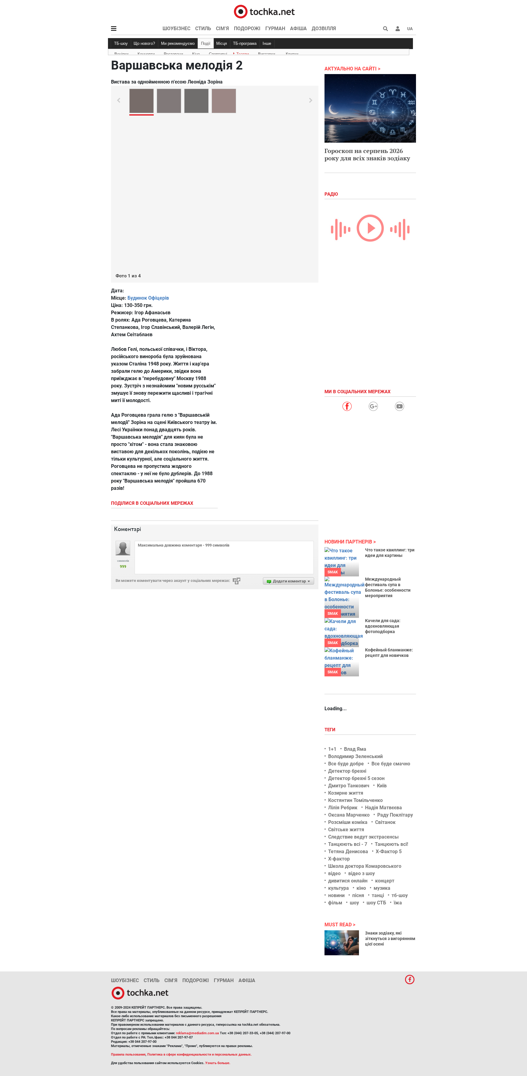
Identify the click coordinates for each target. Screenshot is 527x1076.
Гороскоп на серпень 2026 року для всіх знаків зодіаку (367, 154)
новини (336, 895)
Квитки (292, 53)
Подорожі (247, 28)
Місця (221, 43)
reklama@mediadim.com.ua (197, 1033)
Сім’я (222, 28)
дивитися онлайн (347, 881)
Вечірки (121, 53)
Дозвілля (324, 28)
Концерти (146, 53)
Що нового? (144, 43)
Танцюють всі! (391, 844)
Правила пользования (128, 1054)
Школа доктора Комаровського (364, 866)
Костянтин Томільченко (355, 800)
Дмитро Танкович (348, 786)
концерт (384, 881)
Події (205, 43)
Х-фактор (339, 859)
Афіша (298, 28)
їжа (398, 903)
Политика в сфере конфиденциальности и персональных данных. (199, 1054)
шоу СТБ (376, 903)
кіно (361, 888)
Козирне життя (345, 793)
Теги (330, 729)
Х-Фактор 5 (389, 851)
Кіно (196, 53)
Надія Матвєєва (383, 808)
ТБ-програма (244, 43)
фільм (335, 903)
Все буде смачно (390, 764)
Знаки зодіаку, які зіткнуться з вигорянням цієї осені (390, 938)
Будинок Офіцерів (148, 298)
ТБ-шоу (121, 43)
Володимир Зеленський (355, 756)
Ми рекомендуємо (178, 43)
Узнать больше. (217, 1063)
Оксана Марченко (349, 815)
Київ (382, 786)
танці (378, 895)
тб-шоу (400, 895)
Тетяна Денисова (348, 851)
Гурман (275, 28)
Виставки (266, 53)
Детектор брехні (347, 771)
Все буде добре (346, 764)
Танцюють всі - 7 (347, 844)
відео (334, 873)
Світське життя (346, 829)
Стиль (203, 28)
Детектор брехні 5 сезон (356, 778)
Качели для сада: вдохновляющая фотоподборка (382, 626)
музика (382, 888)
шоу (354, 903)
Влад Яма (355, 749)
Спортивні (218, 53)
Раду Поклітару (395, 815)
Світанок (385, 822)
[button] (398, 29)
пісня (358, 895)
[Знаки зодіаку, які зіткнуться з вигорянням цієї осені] (341, 942)
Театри (242, 53)
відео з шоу (361, 873)
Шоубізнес (176, 28)
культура (338, 888)
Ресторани (173, 53)
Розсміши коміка (347, 822)
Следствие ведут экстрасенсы (363, 837)
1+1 (332, 749)
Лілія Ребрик (342, 808)
